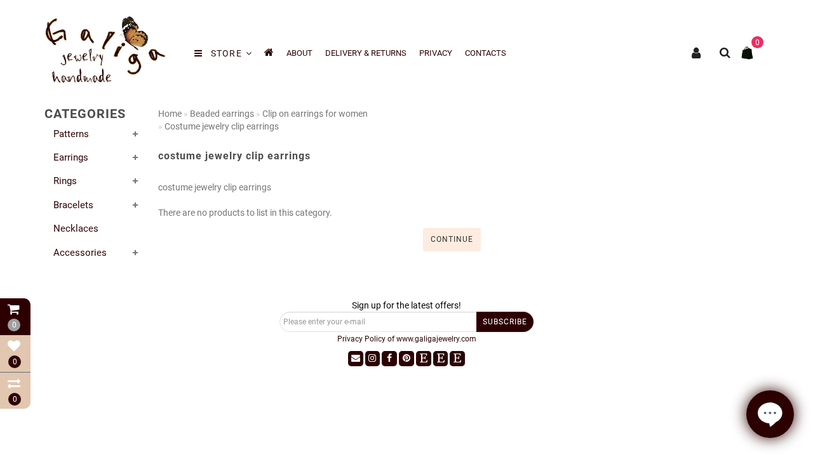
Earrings (70, 157)
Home (170, 114)
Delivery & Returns (365, 53)
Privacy (435, 53)
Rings (65, 181)
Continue (452, 239)
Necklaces (75, 228)
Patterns (71, 134)
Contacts (485, 53)
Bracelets (73, 205)
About (299, 53)
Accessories (80, 252)
